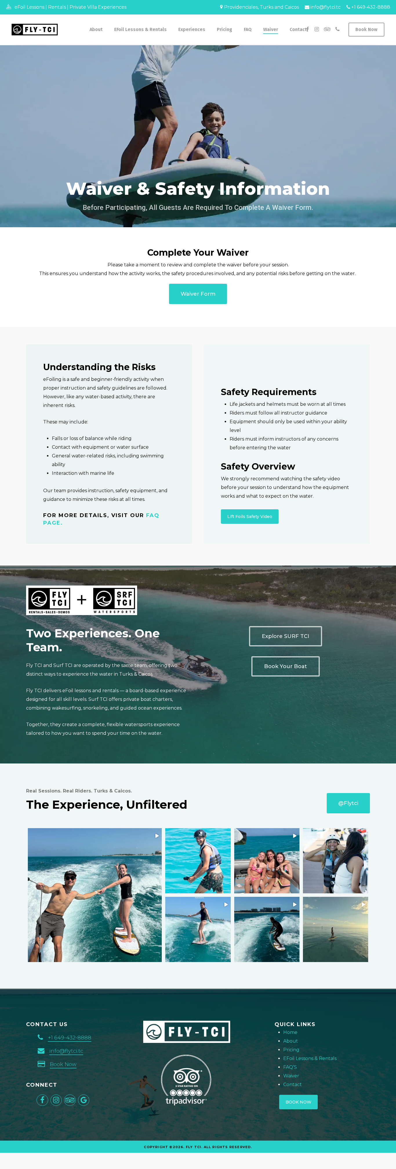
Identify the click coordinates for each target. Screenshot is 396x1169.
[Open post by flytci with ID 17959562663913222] (197, 860)
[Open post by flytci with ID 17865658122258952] (266, 929)
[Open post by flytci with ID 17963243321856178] (266, 860)
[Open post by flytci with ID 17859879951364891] (335, 929)
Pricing (291, 1049)
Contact (292, 1084)
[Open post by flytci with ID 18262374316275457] (197, 929)
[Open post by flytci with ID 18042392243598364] (335, 860)
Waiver (291, 1076)
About (290, 1041)
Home (290, 1032)
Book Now (63, 1064)
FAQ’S (290, 1067)
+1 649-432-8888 (370, 7)
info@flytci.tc (325, 7)
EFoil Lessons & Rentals (310, 1058)
